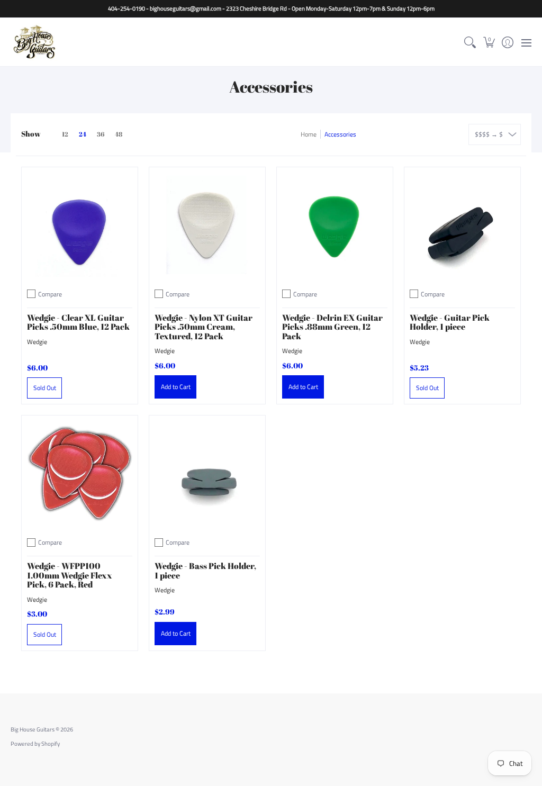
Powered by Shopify (35, 743)
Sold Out (44, 388)
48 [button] (118, 134)
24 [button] (82, 134)
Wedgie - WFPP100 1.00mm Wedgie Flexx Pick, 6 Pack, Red (69, 575)
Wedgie (37, 342)
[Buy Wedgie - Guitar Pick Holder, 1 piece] (462, 225)
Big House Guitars (33, 729)
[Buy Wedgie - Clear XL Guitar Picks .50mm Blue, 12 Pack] (79, 225)
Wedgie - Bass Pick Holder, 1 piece (205, 570)
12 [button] (65, 134)
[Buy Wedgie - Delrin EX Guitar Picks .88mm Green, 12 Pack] (334, 225)
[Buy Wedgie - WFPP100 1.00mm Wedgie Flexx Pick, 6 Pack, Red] (79, 473)
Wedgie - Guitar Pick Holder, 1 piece (450, 322)
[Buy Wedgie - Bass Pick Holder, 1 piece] (207, 473)
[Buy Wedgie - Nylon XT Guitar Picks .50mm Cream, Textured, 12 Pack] (207, 225)
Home (309, 134)
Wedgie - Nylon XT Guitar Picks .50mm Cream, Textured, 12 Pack (203, 327)
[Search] (470, 42)
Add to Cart (176, 387)
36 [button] (100, 134)
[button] (489, 42)
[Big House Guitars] (34, 42)
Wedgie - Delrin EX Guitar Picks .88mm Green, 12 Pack (332, 327)
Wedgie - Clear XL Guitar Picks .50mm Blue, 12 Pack (78, 322)
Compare (50, 294)
